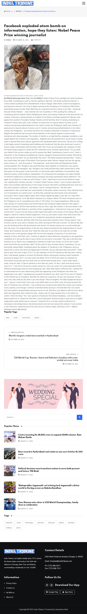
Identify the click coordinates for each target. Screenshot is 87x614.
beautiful (9, 523)
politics (61, 523)
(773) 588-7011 (54, 568)
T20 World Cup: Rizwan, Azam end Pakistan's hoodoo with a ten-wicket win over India (46, 359)
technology (29, 523)
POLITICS (36, 318)
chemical (40, 523)
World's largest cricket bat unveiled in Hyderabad (33, 336)
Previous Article (17, 332)
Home (8, 11)
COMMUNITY (26, 318)
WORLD (19, 11)
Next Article (71, 354)
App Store (68, 592)
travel (19, 523)
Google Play (53, 592)
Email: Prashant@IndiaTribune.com (58, 561)
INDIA (7, 318)
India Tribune (39, 609)
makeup (9, 528)
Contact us (10, 588)
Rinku (8, 40)
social (18, 528)
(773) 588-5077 (54, 566)
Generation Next (61, 609)
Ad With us (10, 592)
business (71, 523)
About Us (9, 597)
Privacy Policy (11, 583)
